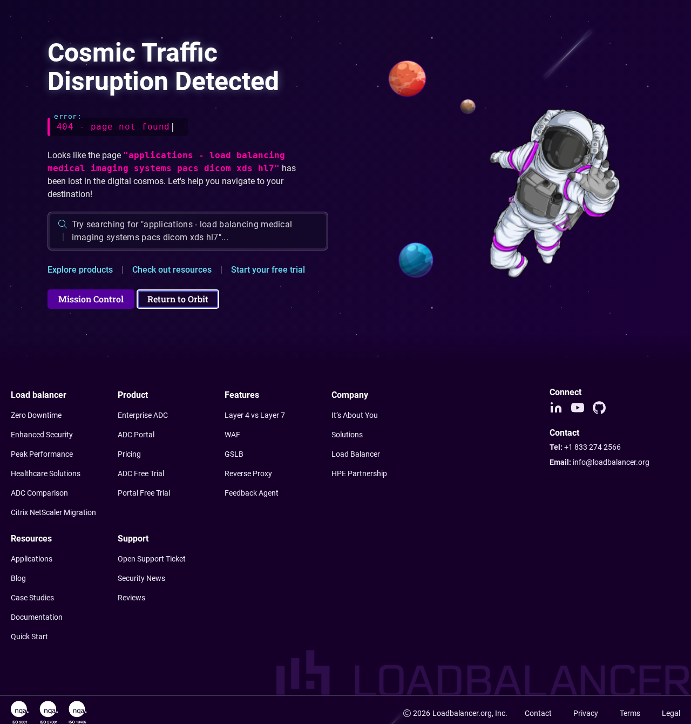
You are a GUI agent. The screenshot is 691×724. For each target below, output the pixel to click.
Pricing (129, 454)
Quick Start (29, 636)
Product (133, 395)
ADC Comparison (39, 493)
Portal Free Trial (144, 493)
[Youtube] (577, 407)
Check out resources (172, 270)
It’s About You (354, 415)
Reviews (131, 597)
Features (242, 395)
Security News (141, 578)
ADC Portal (136, 434)
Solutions (347, 434)
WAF (232, 434)
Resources (31, 538)
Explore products (80, 270)
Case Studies (32, 597)
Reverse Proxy (248, 473)
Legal (671, 713)
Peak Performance (42, 454)
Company (349, 395)
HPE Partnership (359, 473)
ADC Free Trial (141, 473)
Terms (630, 713)
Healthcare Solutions (45, 473)
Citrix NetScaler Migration (53, 512)
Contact (538, 713)
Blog (18, 578)
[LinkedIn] (556, 407)
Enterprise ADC (143, 415)
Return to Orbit (177, 299)
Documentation (37, 617)
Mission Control (91, 299)
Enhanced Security (42, 434)
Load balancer (38, 395)
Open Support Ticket (152, 558)
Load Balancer (355, 454)
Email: (599, 462)
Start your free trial (268, 270)
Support (133, 538)
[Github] (599, 407)
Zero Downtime (36, 415)
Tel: (585, 447)
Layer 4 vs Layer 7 (255, 415)
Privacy (585, 713)
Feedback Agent (252, 493)
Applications (31, 558)
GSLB (234, 454)
